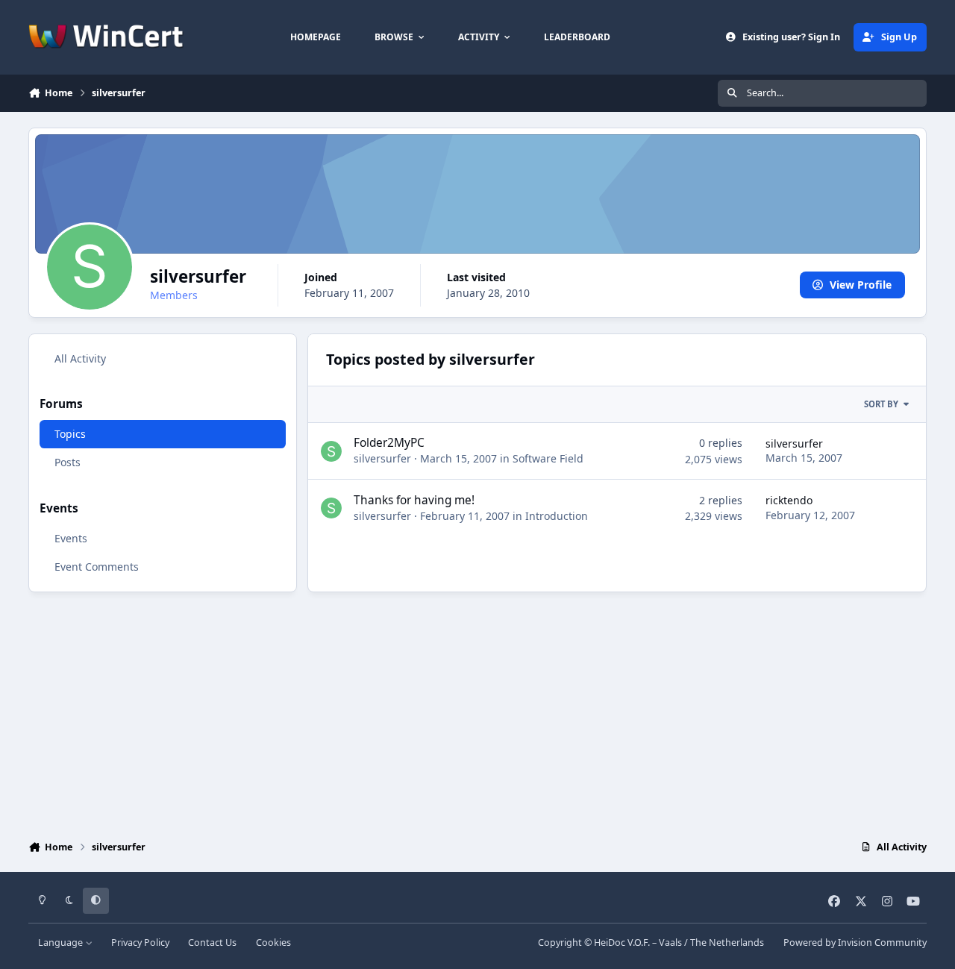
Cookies (273, 942)
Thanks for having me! (414, 500)
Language (61, 942)
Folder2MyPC (389, 443)
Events (70, 538)
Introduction (556, 516)
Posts (67, 462)
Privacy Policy (140, 942)
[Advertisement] (477, 712)
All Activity (80, 358)
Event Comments (96, 566)
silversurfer (382, 458)
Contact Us (212, 942)
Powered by (855, 942)
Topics (70, 434)
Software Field (548, 458)
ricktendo (788, 500)
